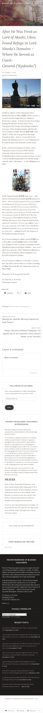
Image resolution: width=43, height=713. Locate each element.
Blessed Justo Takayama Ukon (15, 3)
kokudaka (14, 223)
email (7, 603)
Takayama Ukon (14, 306)
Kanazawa (8, 218)
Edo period (30, 201)
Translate (17, 617)
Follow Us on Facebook (21, 526)
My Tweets (8, 547)
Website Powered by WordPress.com (21, 699)
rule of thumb (11, 226)
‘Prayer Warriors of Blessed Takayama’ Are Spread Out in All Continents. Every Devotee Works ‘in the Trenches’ (22, 332)
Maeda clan (16, 220)
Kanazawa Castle (11, 215)
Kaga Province (22, 204)
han (30, 196)
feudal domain (18, 201)
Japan (23, 212)
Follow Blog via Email (21, 386)
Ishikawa (8, 209)
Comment (33, 373)
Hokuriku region (11, 212)
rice (20, 228)
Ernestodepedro (9, 75)
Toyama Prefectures (24, 209)
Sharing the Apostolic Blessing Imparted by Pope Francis (20, 319)
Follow (9, 407)
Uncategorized (25, 306)
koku (36, 223)
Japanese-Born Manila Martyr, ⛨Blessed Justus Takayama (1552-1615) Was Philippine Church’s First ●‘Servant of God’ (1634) (21, 646)
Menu (36, 3)
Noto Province (24, 207)
